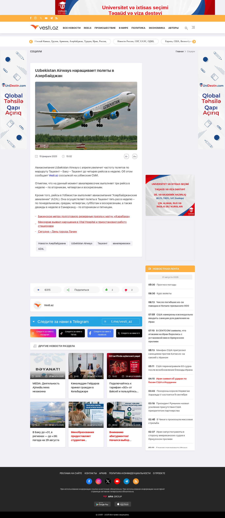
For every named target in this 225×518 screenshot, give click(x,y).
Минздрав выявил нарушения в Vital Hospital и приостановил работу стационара (82, 224)
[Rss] (56, 18)
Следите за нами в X (130, 333)
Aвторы (173, 27)
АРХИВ (103, 473)
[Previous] (31, 42)
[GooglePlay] (102, 504)
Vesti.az (53, 175)
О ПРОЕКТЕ (159, 473)
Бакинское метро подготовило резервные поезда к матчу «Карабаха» (84, 216)
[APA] (112, 496)
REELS (87, 27)
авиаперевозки (121, 243)
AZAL (41, 248)
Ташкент (102, 243)
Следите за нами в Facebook (102, 333)
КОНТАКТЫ (91, 473)
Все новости (72, 27)
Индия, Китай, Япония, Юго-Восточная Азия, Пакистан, (133, 41)
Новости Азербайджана (52, 243)
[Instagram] (35, 18)
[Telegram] (51, 18)
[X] (108, 481)
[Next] (194, 42)
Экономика (157, 27)
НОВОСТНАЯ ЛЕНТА (166, 268)
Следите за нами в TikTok (73, 333)
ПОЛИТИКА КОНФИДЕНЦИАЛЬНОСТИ (130, 473)
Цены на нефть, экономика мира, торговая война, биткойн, (64, 41)
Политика (138, 27)
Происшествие (105, 27)
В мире (123, 27)
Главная (179, 51)
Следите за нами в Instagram (44, 333)
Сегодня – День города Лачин (57, 231)
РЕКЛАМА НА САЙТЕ (71, 473)
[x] (41, 18)
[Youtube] (46, 18)
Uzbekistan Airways (81, 243)
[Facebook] (30, 18)
